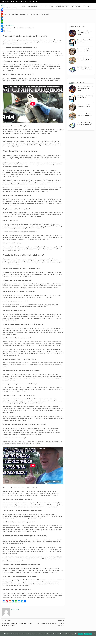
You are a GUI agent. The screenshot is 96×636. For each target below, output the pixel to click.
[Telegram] (1, 27)
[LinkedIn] (1, 18)
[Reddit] (1, 15)
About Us (7, 1)
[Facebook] (1, 9)
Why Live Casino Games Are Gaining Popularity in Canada (85, 32)
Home (2, 1)
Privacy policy (87, 633)
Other (51, 6)
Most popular (76, 6)
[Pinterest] (1, 12)
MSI (3, 5)
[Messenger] (1, 24)
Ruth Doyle (8, 31)
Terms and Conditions (16, 1)
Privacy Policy (27, 1)
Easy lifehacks (33, 6)
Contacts (34, 1)
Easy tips (43, 6)
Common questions (62, 6)
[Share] (1, 30)
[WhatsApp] (1, 21)
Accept (80, 633)
